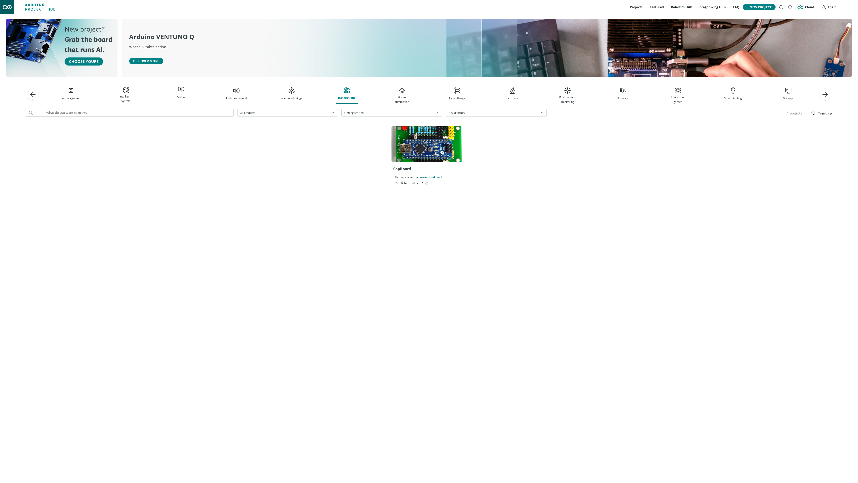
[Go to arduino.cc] (7, 7)
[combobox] (287, 113)
